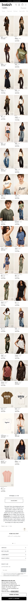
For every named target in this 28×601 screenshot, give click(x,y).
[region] (14, 588)
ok (23, 570)
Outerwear (9, 11)
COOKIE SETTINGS (14, 594)
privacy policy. (14, 591)
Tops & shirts (22, 11)
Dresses (3, 11)
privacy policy (20, 573)
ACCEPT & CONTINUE (14, 598)
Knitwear (16, 11)
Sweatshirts (14, 500)
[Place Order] (22, 4)
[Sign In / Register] (19, 5)
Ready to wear (4, 526)
